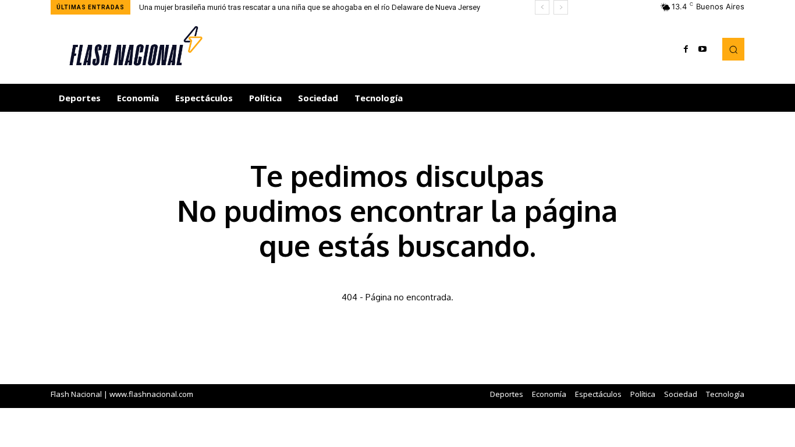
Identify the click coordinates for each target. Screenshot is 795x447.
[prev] (542, 7)
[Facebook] (686, 49)
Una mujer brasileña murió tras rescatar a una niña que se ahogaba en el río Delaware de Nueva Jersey (309, 7)
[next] (560, 7)
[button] (733, 49)
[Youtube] (702, 49)
